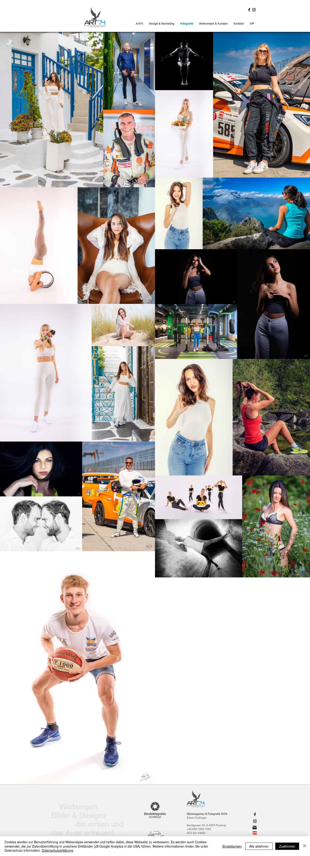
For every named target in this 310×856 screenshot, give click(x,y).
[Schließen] (304, 846)
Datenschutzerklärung (57, 850)
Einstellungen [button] (232, 846)
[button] (252, 23)
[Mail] (255, 828)
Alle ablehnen (259, 846)
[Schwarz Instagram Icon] (254, 10)
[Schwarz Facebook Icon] (249, 10)
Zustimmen (287, 846)
